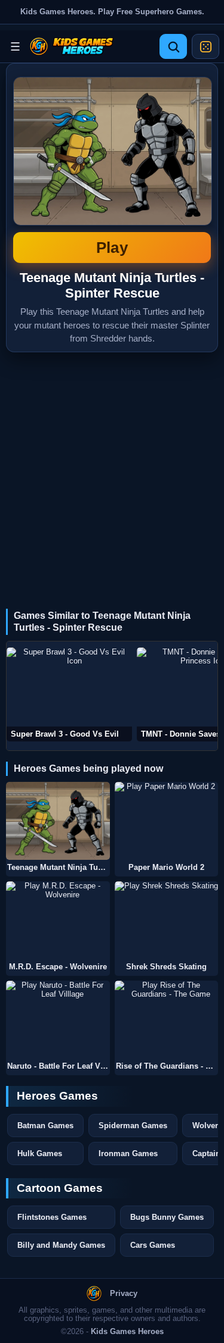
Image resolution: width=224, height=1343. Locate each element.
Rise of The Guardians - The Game (167, 1066)
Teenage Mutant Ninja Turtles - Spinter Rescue (112, 166)
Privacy (123, 1293)
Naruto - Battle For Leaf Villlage (58, 1066)
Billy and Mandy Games (61, 1245)
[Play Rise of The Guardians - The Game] (167, 1020)
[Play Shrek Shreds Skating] (167, 920)
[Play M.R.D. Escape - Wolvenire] (58, 920)
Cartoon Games (60, 1188)
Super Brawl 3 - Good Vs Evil (65, 734)
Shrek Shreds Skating (166, 967)
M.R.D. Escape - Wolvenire (58, 967)
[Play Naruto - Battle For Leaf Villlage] (58, 1020)
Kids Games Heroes (127, 1332)
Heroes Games (57, 1096)
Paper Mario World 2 (166, 867)
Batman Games (45, 1125)
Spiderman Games (133, 1125)
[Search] (173, 46)
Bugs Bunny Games (167, 1217)
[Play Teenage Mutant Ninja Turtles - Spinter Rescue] (58, 821)
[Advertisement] (112, 469)
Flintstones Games (52, 1217)
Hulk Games (39, 1153)
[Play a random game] (205, 46)
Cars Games (152, 1245)
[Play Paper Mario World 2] (167, 821)
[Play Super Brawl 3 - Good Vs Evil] (69, 694)
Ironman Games (128, 1153)
